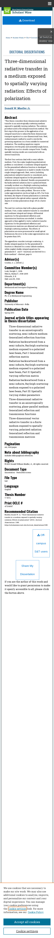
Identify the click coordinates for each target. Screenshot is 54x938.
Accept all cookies (27, 922)
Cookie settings (17, 908)
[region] (27, 910)
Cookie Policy (36, 912)
